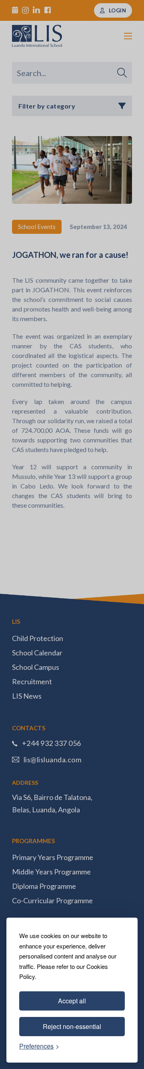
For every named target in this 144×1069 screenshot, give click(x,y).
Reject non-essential (72, 1026)
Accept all (72, 1000)
